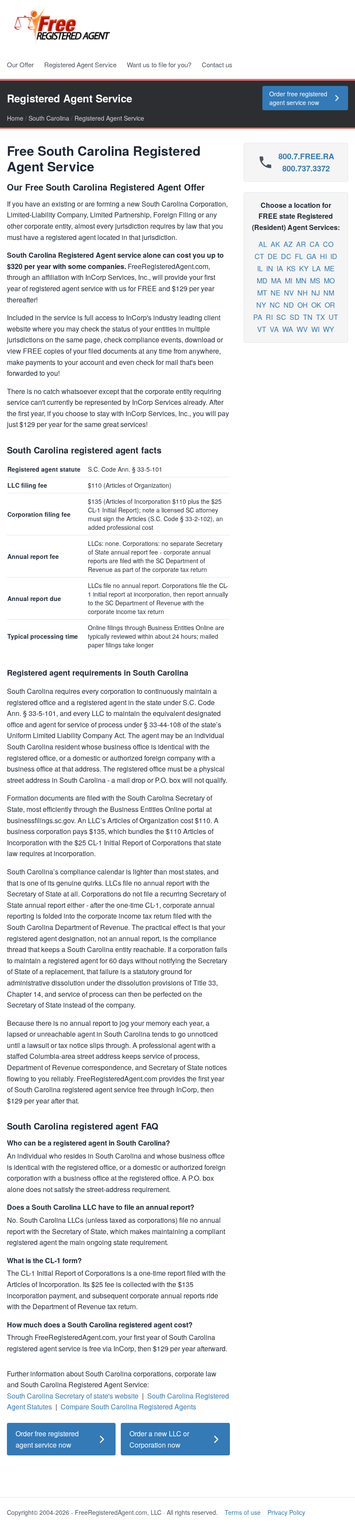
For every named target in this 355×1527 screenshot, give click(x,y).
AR (301, 244)
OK (316, 305)
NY (261, 305)
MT (262, 293)
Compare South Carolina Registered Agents (128, 1407)
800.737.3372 (306, 168)
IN (269, 268)
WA (287, 329)
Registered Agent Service (80, 64)
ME (329, 268)
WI (315, 329)
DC (286, 256)
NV (289, 293)
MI (288, 281)
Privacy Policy (286, 1512)
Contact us (217, 64)
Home (15, 118)
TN (308, 317)
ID (333, 256)
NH (302, 293)
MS (315, 281)
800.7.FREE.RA (306, 156)
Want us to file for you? (159, 64)
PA (257, 317)
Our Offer (20, 64)
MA (276, 281)
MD (262, 281)
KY (304, 268)
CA (315, 244)
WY (328, 329)
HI (323, 256)
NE (276, 293)
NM (328, 293)
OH (302, 305)
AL (262, 244)
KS (291, 268)
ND (289, 305)
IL (260, 268)
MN (301, 281)
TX (320, 317)
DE (273, 256)
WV (302, 329)
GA (311, 256)
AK (275, 244)
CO (328, 244)
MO (329, 281)
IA (280, 268)
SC (281, 317)
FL (299, 256)
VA (274, 329)
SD (295, 317)
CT (259, 256)
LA (316, 268)
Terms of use (243, 1512)
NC (275, 305)
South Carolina (49, 118)
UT (333, 317)
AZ (288, 244)
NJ (315, 293)
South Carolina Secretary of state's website (73, 1396)
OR (330, 305)
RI (269, 317)
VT (261, 329)
